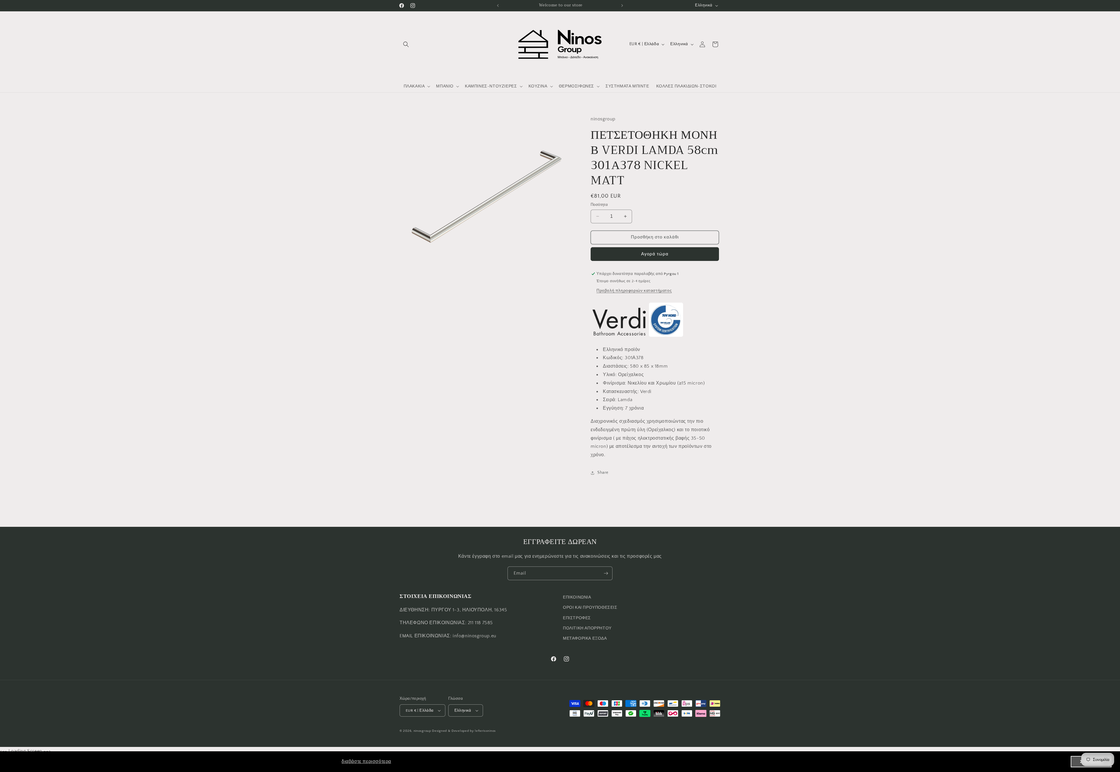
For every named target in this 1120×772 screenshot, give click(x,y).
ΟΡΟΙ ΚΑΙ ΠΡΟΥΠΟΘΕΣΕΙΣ (590, 607)
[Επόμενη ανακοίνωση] (622, 5)
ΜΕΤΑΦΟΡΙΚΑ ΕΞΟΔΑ (585, 638)
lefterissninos (485, 731)
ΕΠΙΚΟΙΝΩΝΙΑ (577, 597)
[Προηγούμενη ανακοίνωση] (497, 5)
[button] (406, 44)
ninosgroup (422, 731)
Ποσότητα (599, 205)
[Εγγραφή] (605, 573)
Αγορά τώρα (654, 254)
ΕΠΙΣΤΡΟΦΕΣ (577, 617)
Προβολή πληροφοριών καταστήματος (634, 290)
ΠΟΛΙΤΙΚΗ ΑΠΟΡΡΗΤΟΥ (587, 628)
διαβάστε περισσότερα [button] (366, 761)
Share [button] (602, 472)
